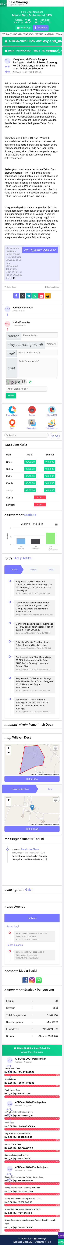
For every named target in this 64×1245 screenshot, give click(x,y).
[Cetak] (48, 295)
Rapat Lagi (27, 932)
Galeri (29, 889)
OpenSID (55, 774)
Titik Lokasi (32, 828)
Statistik (30, 515)
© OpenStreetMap (44, 774)
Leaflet (33, 774)
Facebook (42, 27)
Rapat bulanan (25, 951)
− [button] (9, 752)
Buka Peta (32, 778)
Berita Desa (11, 287)
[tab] (14, 569)
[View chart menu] (56, 524)
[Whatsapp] (35, 295)
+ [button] (9, 748)
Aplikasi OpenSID (22, 1241)
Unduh (40, 250)
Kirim (11, 395)
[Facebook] (16, 295)
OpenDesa (27, 1238)
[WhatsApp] (39, 979)
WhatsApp (25, 27)
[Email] (41, 295)
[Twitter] (22, 295)
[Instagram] (32, 979)
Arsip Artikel (23, 558)
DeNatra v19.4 (43, 1241)
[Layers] (55, 748)
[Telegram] (29, 295)
